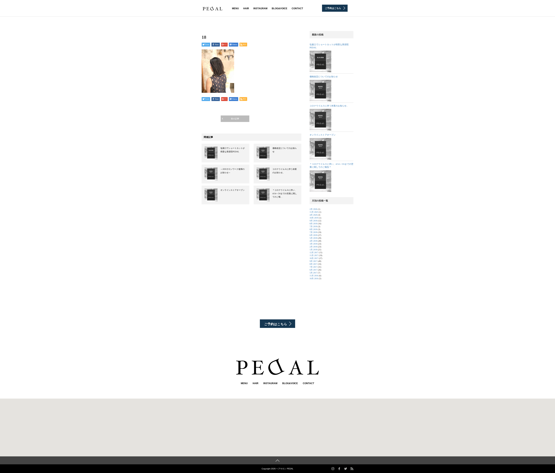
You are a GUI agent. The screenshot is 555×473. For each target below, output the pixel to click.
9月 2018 (313, 221)
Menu (235, 8)
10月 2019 (314, 218)
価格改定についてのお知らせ (324, 76)
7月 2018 (313, 226)
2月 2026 (313, 209)
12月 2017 (314, 252)
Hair (246, 8)
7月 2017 (313, 267)
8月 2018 (313, 224)
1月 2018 (313, 250)
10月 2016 (314, 278)
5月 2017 (313, 273)
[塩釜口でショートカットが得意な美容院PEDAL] (320, 61)
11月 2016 (314, 276)
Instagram (260, 8)
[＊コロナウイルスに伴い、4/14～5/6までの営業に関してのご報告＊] (320, 181)
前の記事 (235, 119)
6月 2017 (313, 270)
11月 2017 (314, 255)
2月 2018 (313, 247)
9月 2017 (313, 261)
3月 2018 (313, 244)
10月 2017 (314, 258)
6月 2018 (313, 235)
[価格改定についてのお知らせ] (320, 90)
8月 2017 (313, 264)
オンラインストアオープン (232, 190)
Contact (297, 8)
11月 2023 (314, 212)
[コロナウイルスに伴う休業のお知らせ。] (320, 119)
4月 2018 (313, 241)
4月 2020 (313, 215)
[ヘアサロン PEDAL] (212, 8)
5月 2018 (313, 238)
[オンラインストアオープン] (320, 149)
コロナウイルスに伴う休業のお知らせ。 (329, 106)
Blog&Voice (279, 8)
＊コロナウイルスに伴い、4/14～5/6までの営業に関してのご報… (284, 193)
